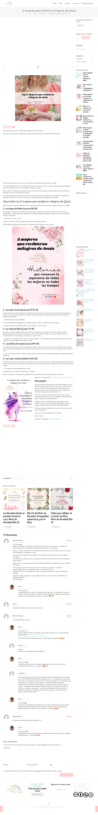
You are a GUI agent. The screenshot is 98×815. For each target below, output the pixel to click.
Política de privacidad (87, 3)
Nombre (6, 765)
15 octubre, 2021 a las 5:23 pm (24, 588)
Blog (60, 3)
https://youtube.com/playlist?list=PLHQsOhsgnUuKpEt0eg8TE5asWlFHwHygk (32, 635)
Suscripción (76, 3)
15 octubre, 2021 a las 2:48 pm (18, 542)
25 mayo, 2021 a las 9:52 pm (23, 675)
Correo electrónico (32, 765)
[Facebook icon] (46, 809)
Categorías (79, 59)
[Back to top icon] (49, 803)
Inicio (54, 3)
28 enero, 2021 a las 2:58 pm (23, 628)
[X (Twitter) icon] (48, 809)
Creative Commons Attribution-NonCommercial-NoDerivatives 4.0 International (83, 789)
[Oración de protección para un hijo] (1, 809)
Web (51, 765)
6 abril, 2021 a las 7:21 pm (18, 605)
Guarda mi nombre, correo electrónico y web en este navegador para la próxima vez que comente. (33, 771)
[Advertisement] (13, 42)
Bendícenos (37, 794)
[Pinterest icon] (49, 809)
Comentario (7, 748)
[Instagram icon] (51, 809)
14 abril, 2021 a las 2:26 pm (23, 660)
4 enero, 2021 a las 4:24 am (18, 617)
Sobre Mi (67, 3)
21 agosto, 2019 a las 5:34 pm (23, 729)
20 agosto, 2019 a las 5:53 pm (18, 718)
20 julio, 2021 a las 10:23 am (23, 700)
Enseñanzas (42, 13)
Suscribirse (80, 25)
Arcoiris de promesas (79, 784)
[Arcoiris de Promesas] (9, 3)
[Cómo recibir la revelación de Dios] (96, 809)
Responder (69, 540)
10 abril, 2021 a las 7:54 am (23, 647)
